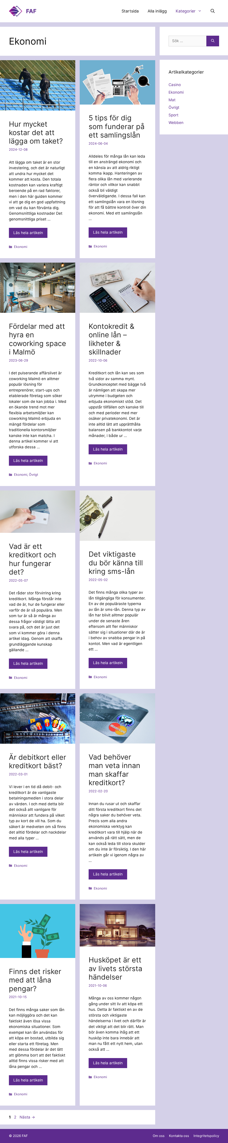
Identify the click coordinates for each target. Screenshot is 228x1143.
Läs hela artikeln (28, 233)
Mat (172, 100)
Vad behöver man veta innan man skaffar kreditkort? (114, 770)
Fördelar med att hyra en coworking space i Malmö (37, 339)
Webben (176, 122)
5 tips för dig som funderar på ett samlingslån (117, 126)
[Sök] (212, 41)
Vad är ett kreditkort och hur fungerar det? (32, 559)
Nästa (27, 1117)
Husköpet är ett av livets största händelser (115, 968)
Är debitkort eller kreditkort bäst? (37, 761)
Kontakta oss (179, 1136)
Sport (173, 115)
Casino (175, 84)
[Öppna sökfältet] (212, 11)
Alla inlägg (157, 11)
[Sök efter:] (187, 41)
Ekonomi (20, 247)
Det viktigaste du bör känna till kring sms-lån (116, 563)
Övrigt (33, 474)
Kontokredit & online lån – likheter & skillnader (111, 339)
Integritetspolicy (206, 1136)
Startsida (130, 11)
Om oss (159, 1136)
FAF (31, 11)
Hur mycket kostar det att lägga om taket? (36, 133)
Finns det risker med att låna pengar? (35, 980)
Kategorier (185, 11)
